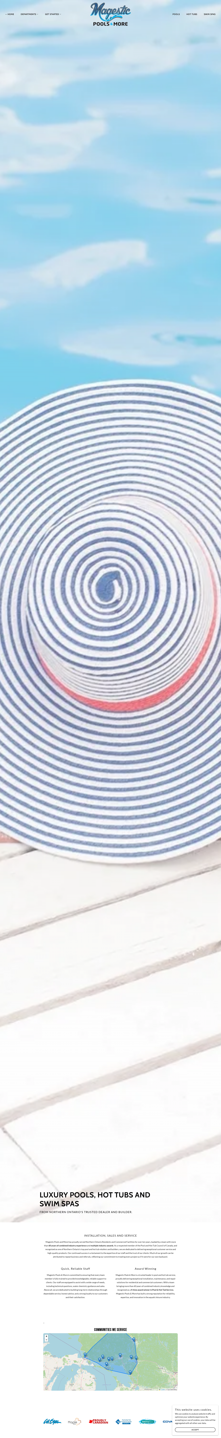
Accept (195, 1430)
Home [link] (11, 14)
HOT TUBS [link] (191, 14)
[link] (110, 14)
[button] (28, 14)
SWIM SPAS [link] (209, 14)
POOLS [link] (176, 14)
